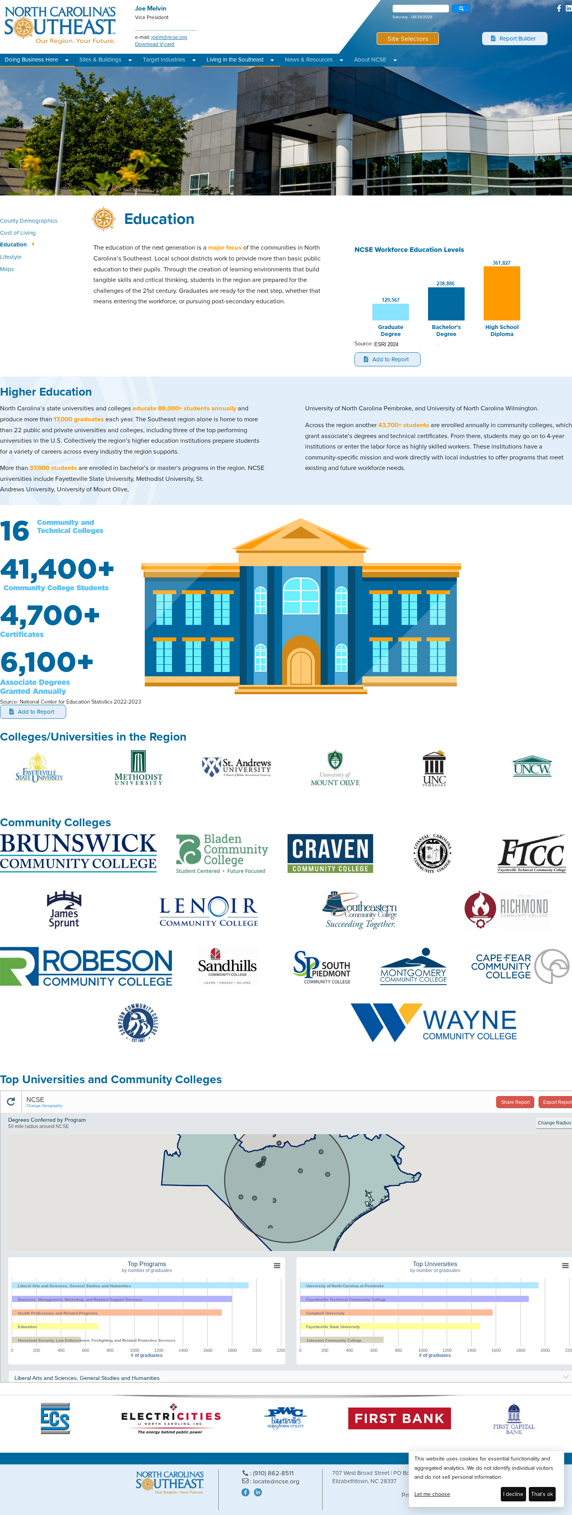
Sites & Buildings (100, 59)
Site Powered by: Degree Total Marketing (361, 1493)
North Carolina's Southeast (60, 25)
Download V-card (154, 44)
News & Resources (309, 59)
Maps (7, 269)
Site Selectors (408, 38)
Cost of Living (18, 233)
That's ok (542, 1494)
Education (13, 244)
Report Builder (517, 38)
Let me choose (432, 1494)
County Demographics (29, 220)
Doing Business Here (31, 59)
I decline (513, 1494)
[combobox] (421, 8)
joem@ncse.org (169, 37)
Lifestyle (10, 257)
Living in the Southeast (235, 59)
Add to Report (390, 359)
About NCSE (370, 59)
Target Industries (164, 59)
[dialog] (486, 1478)
